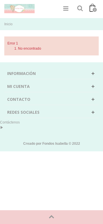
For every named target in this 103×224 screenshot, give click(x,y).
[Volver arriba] (51, 217)
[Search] (80, 9)
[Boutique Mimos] (19, 8)
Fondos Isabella (55, 144)
